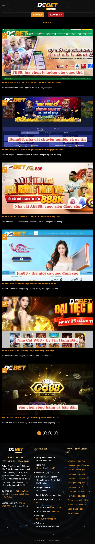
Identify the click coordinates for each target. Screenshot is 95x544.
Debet (20, 491)
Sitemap (55, 511)
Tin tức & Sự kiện (75, 504)
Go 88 (25, 506)
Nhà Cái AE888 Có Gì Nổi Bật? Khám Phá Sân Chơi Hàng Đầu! (31, 217)
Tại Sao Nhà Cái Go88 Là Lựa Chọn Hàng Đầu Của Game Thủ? (31, 417)
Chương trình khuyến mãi (79, 491)
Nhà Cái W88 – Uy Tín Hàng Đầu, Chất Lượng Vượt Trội (28, 351)
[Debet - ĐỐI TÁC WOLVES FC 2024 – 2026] (47, 6)
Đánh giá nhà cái (75, 509)
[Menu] (3, 6)
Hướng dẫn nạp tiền (76, 483)
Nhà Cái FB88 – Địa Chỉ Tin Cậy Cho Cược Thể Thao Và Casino (31, 83)
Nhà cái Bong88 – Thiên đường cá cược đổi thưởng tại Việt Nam (32, 150)
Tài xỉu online (73, 513)
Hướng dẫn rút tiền (76, 487)
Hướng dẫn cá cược (76, 496)
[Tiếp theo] (56, 433)
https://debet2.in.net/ (45, 468)
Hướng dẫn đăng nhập (78, 478)
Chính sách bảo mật (76, 461)
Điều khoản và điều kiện (78, 465)
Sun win (18, 506)
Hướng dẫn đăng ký (76, 474)
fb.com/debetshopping (46, 519)
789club (10, 506)
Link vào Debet (17, 494)
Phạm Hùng (55, 507)
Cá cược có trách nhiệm (78, 500)
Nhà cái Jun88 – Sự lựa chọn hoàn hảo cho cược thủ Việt (29, 284)
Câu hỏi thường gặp (76, 470)
